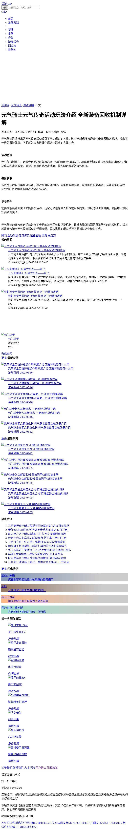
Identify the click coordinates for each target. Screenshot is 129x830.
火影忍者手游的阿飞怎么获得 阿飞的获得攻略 (35, 296)
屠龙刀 (52, 235)
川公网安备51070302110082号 (72, 822)
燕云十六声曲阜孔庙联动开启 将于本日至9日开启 (37, 537)
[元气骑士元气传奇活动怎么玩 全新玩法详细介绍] (31, 246)
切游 (4, 11)
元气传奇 (24, 235)
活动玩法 (12, 235)
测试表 (12, 45)
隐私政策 (52, 767)
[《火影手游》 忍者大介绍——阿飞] (23, 269)
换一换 (5, 618)
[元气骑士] (8, 335)
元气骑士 (16, 105)
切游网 (5, 105)
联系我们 (18, 767)
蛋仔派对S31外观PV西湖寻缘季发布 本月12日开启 (38, 529)
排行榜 (12, 49)
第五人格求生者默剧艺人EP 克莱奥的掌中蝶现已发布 (39, 550)
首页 (10, 18)
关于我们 (6, 767)
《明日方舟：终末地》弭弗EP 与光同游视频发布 (37, 542)
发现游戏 (13, 22)
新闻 (10, 29)
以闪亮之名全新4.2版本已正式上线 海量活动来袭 (37, 533)
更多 (4, 357)
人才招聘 (29, 767)
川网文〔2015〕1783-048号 (106, 822)
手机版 (16, 822)
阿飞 (4, 235)
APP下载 (6, 822)
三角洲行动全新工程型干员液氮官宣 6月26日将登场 (38, 525)
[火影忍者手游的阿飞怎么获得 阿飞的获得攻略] (29, 291)
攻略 (10, 33)
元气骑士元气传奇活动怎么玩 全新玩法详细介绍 (36, 250)
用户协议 (41, 767)
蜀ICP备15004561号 (42, 822)
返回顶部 (25, 822)
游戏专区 (6, 353)
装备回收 (35, 235)
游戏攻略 (28, 105)
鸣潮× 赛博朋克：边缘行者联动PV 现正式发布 (35, 554)
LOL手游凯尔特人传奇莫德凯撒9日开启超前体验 (37, 558)
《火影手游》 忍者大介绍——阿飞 (28, 273)
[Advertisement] (64, 77)
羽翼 (44, 235)
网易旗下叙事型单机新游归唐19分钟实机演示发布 (37, 546)
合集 (10, 37)
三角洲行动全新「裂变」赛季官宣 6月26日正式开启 (38, 562)
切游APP (6, 3)
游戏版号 (13, 41)
